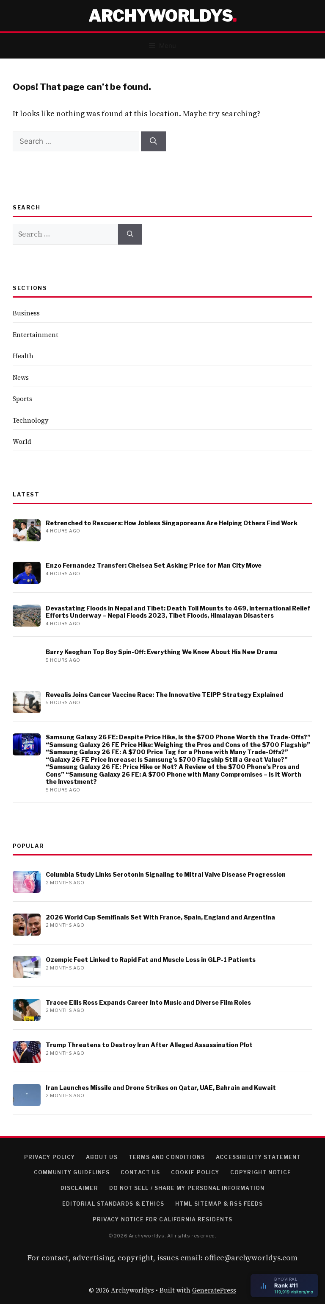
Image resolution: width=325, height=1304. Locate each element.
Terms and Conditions (167, 1157)
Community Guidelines (72, 1172)
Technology (31, 420)
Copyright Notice (260, 1172)
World (22, 441)
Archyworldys (160, 15)
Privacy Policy (49, 1157)
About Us (102, 1157)
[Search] (153, 141)
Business (26, 313)
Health (23, 355)
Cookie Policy (195, 1172)
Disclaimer (79, 1188)
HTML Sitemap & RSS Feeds (219, 1204)
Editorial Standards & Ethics (113, 1204)
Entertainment (35, 334)
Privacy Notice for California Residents (162, 1219)
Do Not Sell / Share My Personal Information (186, 1188)
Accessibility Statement (258, 1157)
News (21, 377)
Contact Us (140, 1172)
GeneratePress (214, 1290)
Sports (22, 398)
